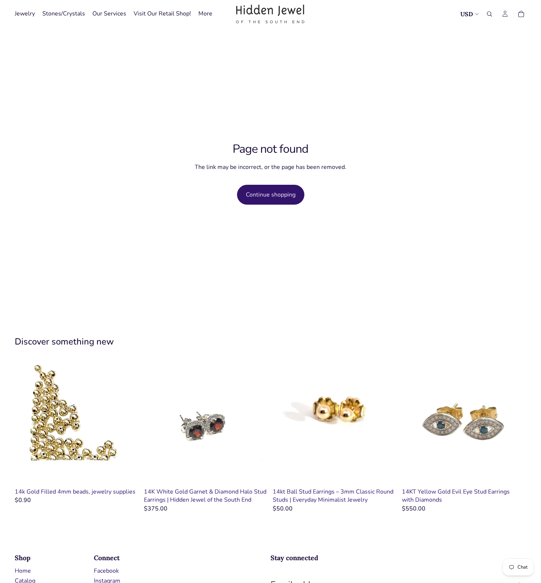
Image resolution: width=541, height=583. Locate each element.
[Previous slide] (155, 422)
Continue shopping (271, 195)
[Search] (489, 14)
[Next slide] (257, 422)
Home (23, 571)
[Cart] (521, 14)
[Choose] (128, 473)
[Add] (257, 473)
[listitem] (205, 14)
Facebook (106, 571)
